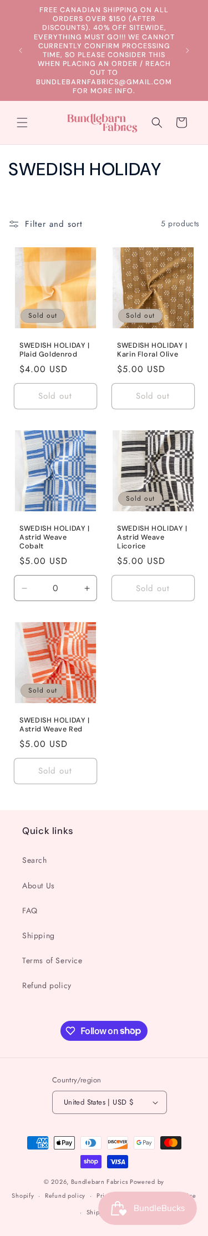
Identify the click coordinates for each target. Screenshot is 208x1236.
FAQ (30, 910)
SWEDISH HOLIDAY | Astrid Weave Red (54, 724)
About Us (38, 885)
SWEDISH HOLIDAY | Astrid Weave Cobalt (54, 536)
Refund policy (47, 985)
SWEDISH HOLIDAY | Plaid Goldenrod (54, 349)
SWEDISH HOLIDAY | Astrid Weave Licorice (152, 536)
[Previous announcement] (20, 50)
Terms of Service (52, 960)
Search (34, 860)
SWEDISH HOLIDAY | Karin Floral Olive (152, 349)
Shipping (38, 935)
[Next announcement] (187, 50)
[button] (22, 122)
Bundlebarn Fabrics (99, 1181)
